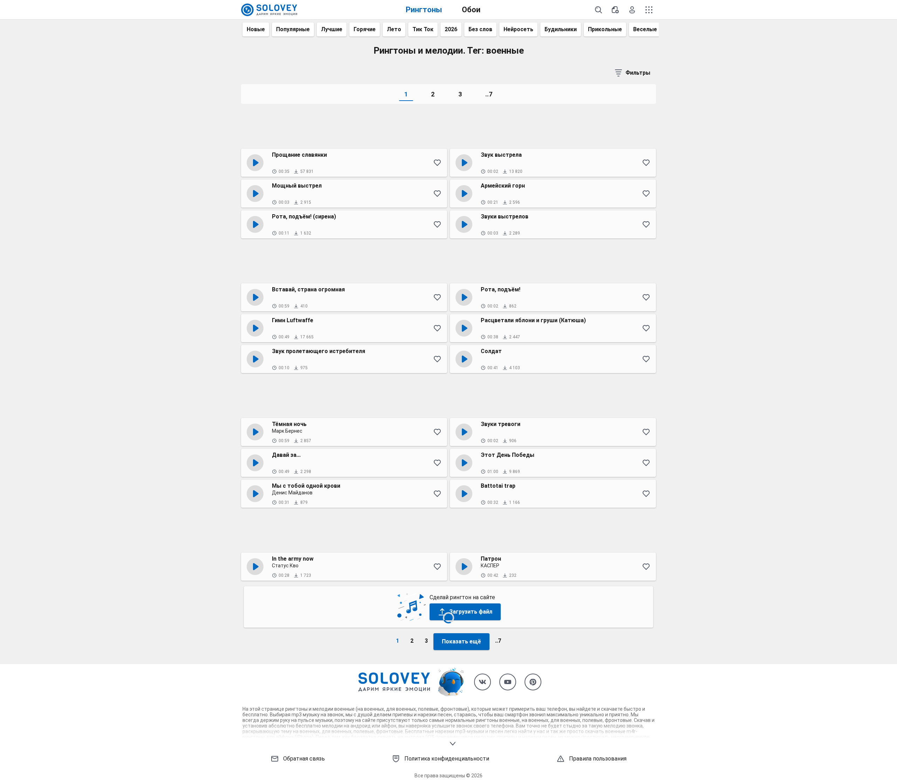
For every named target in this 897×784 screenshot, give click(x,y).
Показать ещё (461, 641)
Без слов (480, 29)
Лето (394, 29)
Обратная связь (304, 758)
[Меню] (649, 9)
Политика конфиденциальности (446, 758)
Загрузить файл (470, 611)
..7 (488, 94)
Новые (256, 29)
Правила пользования (597, 758)
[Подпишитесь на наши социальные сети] (482, 682)
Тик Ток (422, 29)
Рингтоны (424, 9)
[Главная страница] (269, 10)
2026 (451, 29)
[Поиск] (598, 9)
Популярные (293, 29)
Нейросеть (518, 29)
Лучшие (331, 29)
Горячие (365, 29)
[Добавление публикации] (615, 9)
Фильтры (637, 72)
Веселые (645, 29)
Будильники (561, 29)
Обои (471, 9)
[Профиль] (632, 9)
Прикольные (605, 29)
